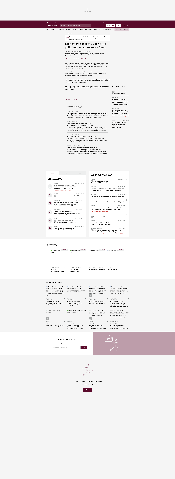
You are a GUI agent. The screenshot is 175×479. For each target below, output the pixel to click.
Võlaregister (108, 29)
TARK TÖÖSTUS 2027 (71, 29)
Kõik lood (53, 29)
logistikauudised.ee (68, 21)
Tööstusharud (60, 29)
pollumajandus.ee (59, 21)
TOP (90, 298)
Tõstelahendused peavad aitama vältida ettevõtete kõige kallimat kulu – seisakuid (119, 327)
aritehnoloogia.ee (102, 21)
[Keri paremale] (127, 260)
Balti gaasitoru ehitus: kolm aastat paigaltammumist (87, 114)
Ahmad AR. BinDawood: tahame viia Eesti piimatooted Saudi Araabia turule (54, 303)
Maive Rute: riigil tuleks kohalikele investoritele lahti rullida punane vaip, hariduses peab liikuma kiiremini (65, 186)
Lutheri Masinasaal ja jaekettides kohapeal (62, 267)
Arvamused (57, 209)
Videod (85, 29)
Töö (103, 29)
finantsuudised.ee (110, 21)
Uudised (69, 111)
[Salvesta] (83, 183)
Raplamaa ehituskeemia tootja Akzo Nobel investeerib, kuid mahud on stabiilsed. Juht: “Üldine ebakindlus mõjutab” (66, 204)
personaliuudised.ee (93, 21)
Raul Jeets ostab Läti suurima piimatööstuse (69, 196)
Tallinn (109, 267)
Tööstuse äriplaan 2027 (114, 269)
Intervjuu (57, 200)
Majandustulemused (96, 228)
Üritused (90, 29)
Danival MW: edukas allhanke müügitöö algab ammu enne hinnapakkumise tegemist (84, 149)
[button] (66, 347)
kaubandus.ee (76, 21)
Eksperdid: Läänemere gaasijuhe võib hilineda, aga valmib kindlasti (80, 124)
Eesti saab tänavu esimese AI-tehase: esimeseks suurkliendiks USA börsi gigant (97, 327)
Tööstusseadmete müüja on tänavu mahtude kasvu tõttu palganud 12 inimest (74, 303)
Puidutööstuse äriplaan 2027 (97, 269)
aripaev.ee (118, 21)
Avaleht (47, 29)
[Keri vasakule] (47, 260)
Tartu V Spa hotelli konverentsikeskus (99, 267)
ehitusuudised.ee (84, 21)
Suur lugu (70, 321)
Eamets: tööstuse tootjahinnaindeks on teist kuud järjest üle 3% (108, 202)
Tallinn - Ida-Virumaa (75, 267)
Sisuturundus (97, 29)
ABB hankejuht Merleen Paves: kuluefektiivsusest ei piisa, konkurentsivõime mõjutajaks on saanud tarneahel (67, 213)
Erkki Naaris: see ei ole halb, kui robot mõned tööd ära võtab (107, 196)
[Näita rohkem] (122, 22)
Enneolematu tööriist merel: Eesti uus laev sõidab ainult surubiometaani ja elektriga (75, 327)
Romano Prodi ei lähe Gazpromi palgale (81, 136)
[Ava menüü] (52, 22)
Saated (47, 321)
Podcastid (80, 29)
